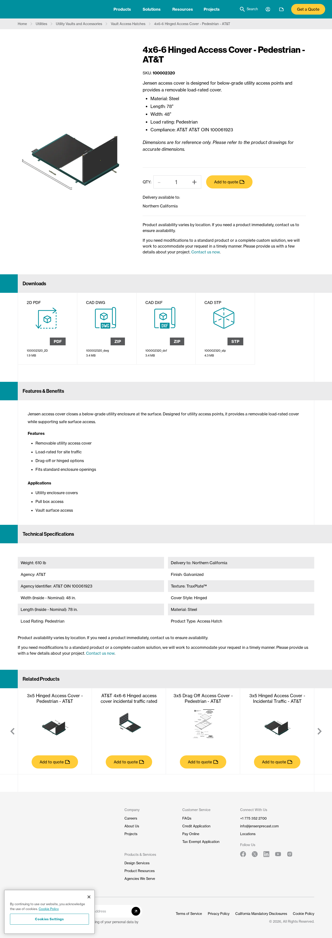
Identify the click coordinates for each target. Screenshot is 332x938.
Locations (247, 834)
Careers (130, 818)
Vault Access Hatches (128, 24)
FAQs (186, 818)
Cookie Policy (303, 913)
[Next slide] (319, 731)
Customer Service (196, 810)
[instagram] (290, 854)
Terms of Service (189, 913)
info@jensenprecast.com (259, 826)
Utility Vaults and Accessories (79, 24)
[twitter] (255, 854)
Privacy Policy (218, 913)
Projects (212, 9)
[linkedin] (266, 854)
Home (22, 24)
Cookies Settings (49, 919)
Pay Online (190, 834)
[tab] (122, 9)
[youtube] (278, 854)
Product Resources (139, 871)
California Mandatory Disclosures (261, 913)
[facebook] (243, 854)
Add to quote (226, 181)
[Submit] (135, 911)
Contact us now (205, 252)
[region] (49, 912)
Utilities (41, 24)
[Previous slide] (12, 731)
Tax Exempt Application (200, 842)
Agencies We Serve (139, 878)
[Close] (89, 897)
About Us (131, 826)
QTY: (147, 181)
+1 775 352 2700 (253, 818)
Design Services (136, 863)
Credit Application (196, 826)
